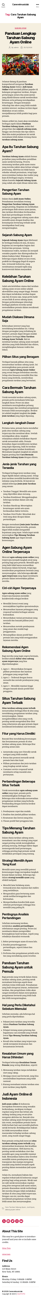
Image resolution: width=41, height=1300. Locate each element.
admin (16, 47)
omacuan (6, 1254)
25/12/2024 (28, 47)
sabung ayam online (12, 1210)
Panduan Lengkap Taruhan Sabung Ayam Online (20, 37)
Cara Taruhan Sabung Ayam (15, 1207)
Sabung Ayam (20, 28)
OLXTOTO (21, 1294)
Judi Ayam (30, 1207)
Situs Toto (6, 1248)
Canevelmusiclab (20, 4)
